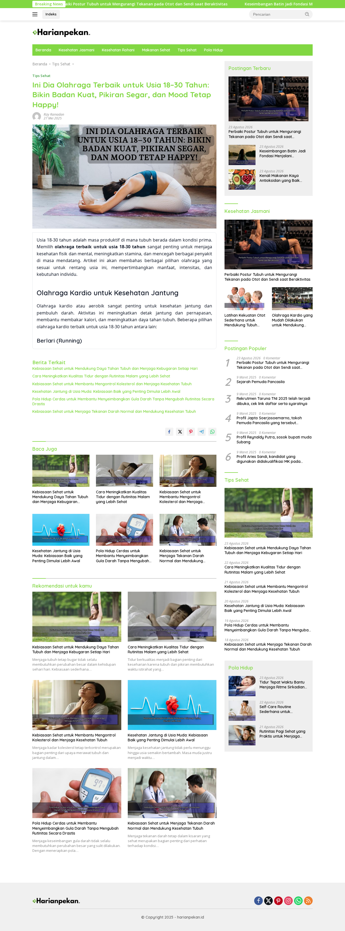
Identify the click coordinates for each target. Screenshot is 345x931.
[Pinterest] (278, 901)
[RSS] (308, 901)
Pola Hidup (213, 50)
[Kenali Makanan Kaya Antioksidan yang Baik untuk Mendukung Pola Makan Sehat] (242, 179)
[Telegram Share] (202, 432)
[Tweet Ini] (180, 432)
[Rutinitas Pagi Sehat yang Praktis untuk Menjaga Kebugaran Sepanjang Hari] (242, 735)
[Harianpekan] (61, 32)
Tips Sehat (187, 50)
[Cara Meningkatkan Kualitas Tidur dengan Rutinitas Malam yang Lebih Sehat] (124, 471)
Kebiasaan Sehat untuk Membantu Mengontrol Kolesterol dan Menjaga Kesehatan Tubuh (112, 383)
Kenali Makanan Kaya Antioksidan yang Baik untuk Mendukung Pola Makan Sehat (280, 178)
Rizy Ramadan (54, 114)
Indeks (51, 14)
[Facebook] (258, 901)
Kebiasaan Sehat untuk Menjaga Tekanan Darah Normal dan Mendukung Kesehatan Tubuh (114, 411)
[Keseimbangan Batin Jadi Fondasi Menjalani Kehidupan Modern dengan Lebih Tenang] (242, 155)
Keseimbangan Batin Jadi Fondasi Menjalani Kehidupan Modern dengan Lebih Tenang (260, 4)
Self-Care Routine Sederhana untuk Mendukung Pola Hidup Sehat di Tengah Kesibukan (284, 709)
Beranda (43, 50)
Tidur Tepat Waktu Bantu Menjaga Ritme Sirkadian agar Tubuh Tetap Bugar (282, 684)
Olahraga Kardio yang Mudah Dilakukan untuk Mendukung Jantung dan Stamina (292, 320)
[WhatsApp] (298, 901)
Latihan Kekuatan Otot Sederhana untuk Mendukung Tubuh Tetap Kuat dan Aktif (245, 320)
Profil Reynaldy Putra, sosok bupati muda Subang (274, 439)
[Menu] (36, 14)
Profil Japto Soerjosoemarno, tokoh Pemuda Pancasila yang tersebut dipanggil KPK (269, 420)
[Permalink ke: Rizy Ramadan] (36, 116)
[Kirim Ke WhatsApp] (212, 432)
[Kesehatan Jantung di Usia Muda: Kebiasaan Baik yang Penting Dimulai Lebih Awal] (60, 530)
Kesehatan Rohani (118, 50)
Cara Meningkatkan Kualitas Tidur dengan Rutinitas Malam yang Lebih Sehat (101, 376)
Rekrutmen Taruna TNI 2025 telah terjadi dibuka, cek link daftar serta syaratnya (273, 401)
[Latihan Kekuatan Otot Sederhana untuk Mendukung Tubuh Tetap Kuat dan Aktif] (245, 298)
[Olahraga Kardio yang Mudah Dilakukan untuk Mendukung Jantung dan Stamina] (292, 298)
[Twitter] (268, 901)
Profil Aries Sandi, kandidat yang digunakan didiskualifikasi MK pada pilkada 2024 (269, 459)
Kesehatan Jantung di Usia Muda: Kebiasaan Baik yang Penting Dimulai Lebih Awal (106, 391)
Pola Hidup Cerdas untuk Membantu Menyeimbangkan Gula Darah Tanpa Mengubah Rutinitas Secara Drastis (123, 401)
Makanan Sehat (156, 50)
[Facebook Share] (169, 432)
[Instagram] (288, 901)
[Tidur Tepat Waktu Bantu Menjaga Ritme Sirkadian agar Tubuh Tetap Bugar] (242, 686)
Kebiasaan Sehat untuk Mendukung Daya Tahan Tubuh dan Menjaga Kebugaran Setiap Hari (115, 368)
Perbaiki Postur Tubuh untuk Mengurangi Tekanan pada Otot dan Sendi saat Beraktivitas (265, 134)
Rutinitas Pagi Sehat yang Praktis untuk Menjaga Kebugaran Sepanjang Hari (282, 734)
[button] (307, 14)
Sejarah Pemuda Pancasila (261, 381)
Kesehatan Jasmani (76, 50)
